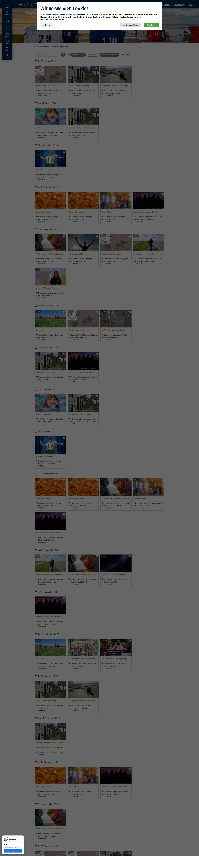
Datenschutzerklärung (50, 19)
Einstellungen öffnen (130, 25)
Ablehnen (47, 25)
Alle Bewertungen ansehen (13, 851)
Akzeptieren (151, 25)
